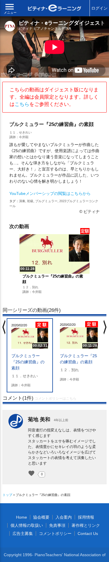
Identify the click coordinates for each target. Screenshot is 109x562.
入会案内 (64, 517)
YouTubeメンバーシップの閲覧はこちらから (50, 193)
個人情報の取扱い (26, 525)
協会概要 (41, 517)
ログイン (99, 8)
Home (21, 517)
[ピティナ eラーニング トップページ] (54, 8)
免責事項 (57, 525)
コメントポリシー (55, 533)
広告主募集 (22, 533)
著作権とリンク (86, 525)
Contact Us (88, 533)
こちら (22, 104)
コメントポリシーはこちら (55, 398)
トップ (7, 495)
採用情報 (86, 517)
